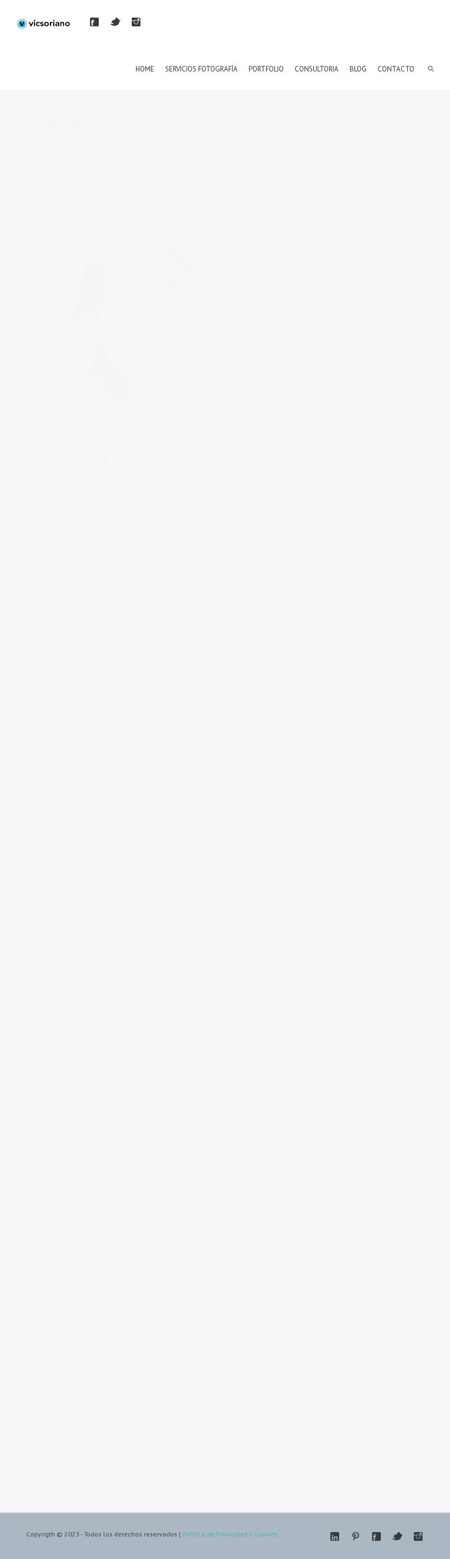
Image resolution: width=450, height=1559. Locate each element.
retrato (348, 1367)
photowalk (354, 1307)
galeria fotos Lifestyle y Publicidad (184, 566)
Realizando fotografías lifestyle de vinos (376, 566)
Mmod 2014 (356, 1188)
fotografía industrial (368, 1089)
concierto (352, 832)
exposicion (355, 892)
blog (345, 793)
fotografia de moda (367, 931)
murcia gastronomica (370, 1268)
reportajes (401, 1347)
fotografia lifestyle (366, 971)
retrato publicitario (366, 1386)
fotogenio (353, 911)
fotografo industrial (367, 1050)
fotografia (399, 911)
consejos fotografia (368, 852)
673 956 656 (387, 275)
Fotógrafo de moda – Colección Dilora (374, 688)
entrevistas (354, 872)
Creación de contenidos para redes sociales (378, 594)
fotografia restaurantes (373, 1010)
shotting (350, 1426)
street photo (398, 1426)
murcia (348, 1228)
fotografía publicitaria (371, 1109)
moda (400, 1188)
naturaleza (354, 1287)
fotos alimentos (362, 1129)
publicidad (353, 1347)
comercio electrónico (370, 812)
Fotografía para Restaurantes (364, 661)
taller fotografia (362, 1446)
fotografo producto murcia (367, 1072)
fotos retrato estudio (369, 1149)
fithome (399, 892)
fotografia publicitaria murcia (371, 992)
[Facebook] (94, 21)
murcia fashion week (369, 1248)
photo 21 (400, 1287)
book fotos (385, 793)
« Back (42, 590)
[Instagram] (136, 21)
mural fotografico (365, 1208)
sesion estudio (360, 1406)
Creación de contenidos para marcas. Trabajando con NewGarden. (379, 627)
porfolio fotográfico (368, 1327)
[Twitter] (115, 21)
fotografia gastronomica (375, 951)
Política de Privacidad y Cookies (230, 1534)
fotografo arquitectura (372, 1030)
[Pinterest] (355, 1536)
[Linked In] (334, 1536)
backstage (392, 753)
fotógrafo (352, 1169)
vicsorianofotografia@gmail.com (384, 299)
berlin (397, 773)
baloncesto (355, 773)
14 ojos (349, 753)
